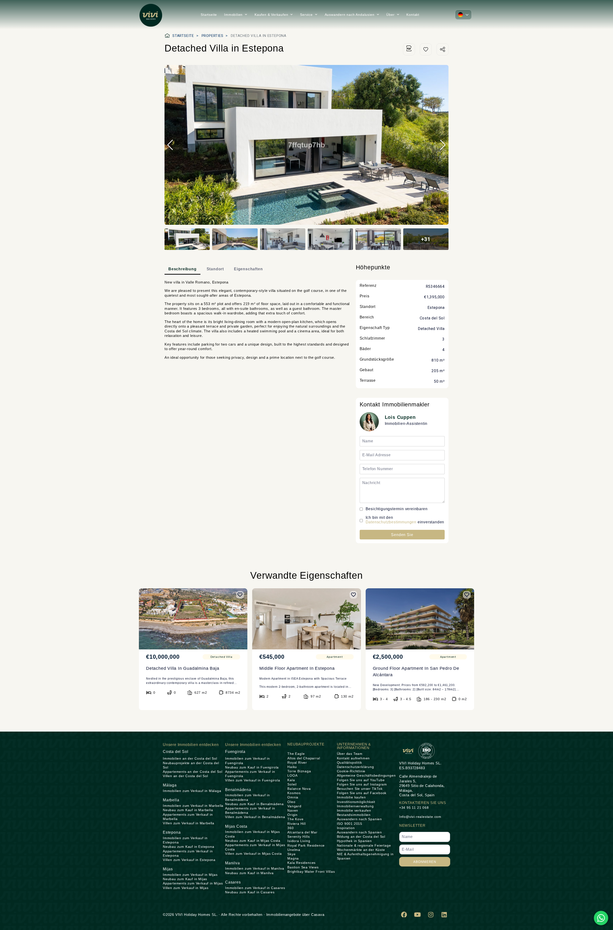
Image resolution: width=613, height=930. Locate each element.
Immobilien (233, 15)
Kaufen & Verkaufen (271, 15)
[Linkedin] (444, 914)
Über (390, 15)
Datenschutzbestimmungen (391, 522)
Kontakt (412, 15)
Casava (317, 915)
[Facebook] (404, 914)
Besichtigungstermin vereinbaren (397, 509)
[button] (463, 15)
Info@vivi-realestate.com (420, 817)
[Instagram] (431, 914)
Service (306, 15)
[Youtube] (417, 914)
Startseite (209, 15)
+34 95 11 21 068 (414, 807)
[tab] (182, 269)
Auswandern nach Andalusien (350, 15)
